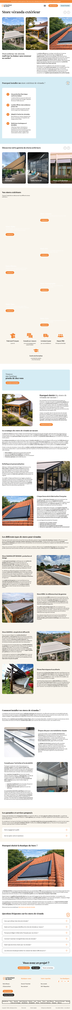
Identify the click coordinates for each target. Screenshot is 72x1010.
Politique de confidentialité (46, 1007)
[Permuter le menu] (45, 5)
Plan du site (24, 1007)
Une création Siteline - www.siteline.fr (63, 1007)
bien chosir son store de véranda (27, 907)
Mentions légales (33, 1007)
